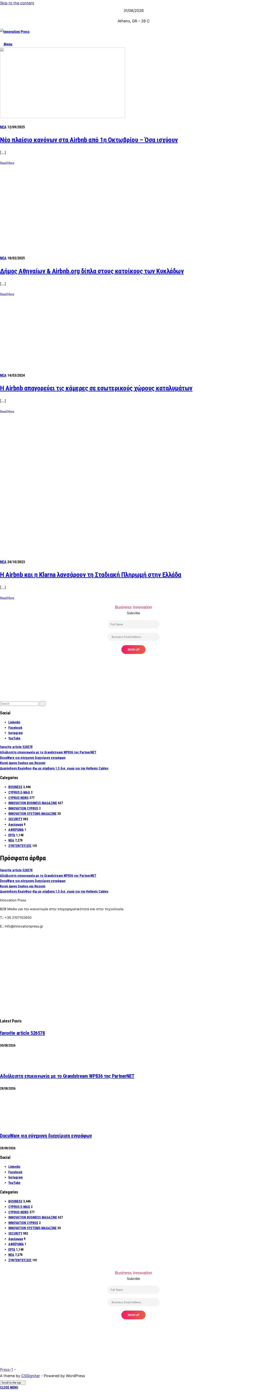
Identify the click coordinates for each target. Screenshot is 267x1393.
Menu (7, 44)
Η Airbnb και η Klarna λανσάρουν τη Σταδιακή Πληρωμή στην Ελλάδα (90, 575)
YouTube (14, 738)
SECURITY (15, 819)
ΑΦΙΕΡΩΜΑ (16, 830)
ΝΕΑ (3, 127)
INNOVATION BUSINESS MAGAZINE (32, 803)
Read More (7, 162)
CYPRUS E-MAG (19, 792)
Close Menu (9, 1387)
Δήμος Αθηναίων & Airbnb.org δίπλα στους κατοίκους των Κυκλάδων (92, 271)
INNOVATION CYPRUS (23, 808)
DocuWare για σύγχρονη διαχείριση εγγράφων (32, 758)
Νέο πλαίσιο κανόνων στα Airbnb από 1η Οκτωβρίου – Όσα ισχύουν (89, 140)
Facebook (15, 728)
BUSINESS (15, 787)
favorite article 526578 (16, 747)
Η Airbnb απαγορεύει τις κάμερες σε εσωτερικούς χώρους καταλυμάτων (96, 388)
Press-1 (6, 1369)
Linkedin (14, 722)
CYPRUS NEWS (18, 798)
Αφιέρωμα (15, 824)
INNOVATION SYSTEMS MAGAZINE (32, 814)
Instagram (15, 733)
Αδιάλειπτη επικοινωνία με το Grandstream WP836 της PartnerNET (48, 752)
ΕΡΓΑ (11, 835)
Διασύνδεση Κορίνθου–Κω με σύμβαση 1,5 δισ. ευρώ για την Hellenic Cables (54, 768)
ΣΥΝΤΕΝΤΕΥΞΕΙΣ (19, 846)
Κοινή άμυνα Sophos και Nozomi (22, 763)
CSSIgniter (30, 1376)
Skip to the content (17, 3)
